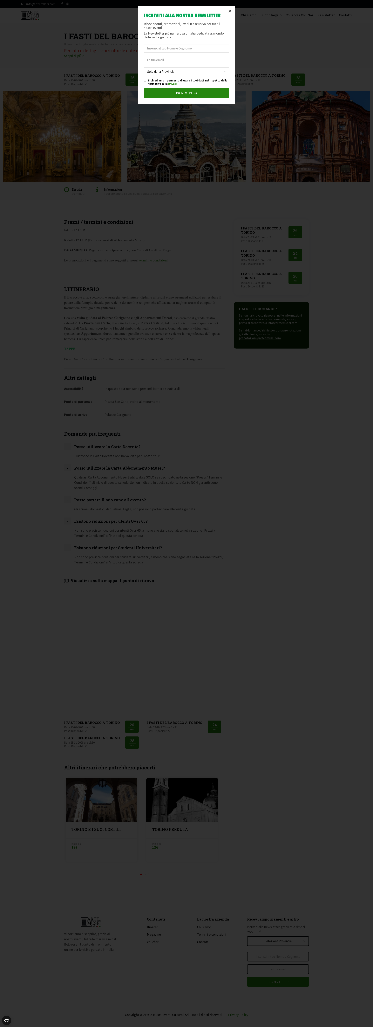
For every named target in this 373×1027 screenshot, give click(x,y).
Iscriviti (184, 93)
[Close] (230, 11)
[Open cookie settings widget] (6, 1020)
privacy (172, 84)
